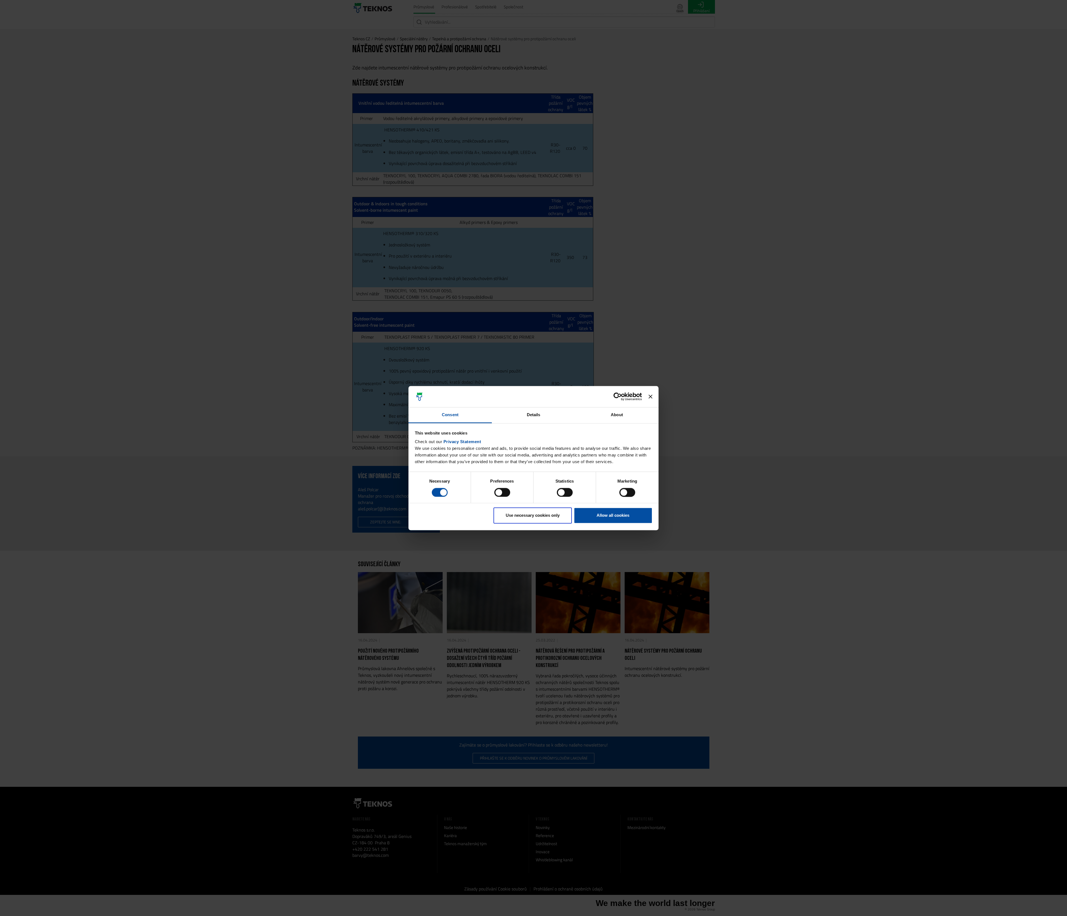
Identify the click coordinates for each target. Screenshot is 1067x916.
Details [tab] (533, 415)
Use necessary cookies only (533, 515)
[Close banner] (650, 396)
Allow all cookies (613, 515)
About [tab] (617, 415)
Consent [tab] (450, 415)
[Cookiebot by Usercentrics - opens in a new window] (617, 396)
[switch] (502, 492)
